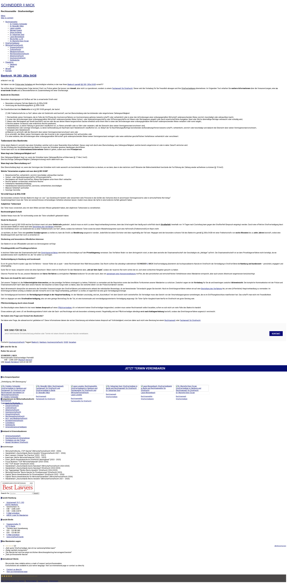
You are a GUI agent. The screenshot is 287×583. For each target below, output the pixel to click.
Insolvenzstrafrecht (18, 58)
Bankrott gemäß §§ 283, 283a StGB (81, 84)
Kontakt (8, 71)
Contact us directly (14, 569)
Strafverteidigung (12, 43)
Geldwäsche (15, 60)
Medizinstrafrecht (17, 52)
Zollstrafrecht (15, 49)
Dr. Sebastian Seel (17, 35)
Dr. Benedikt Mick (17, 26)
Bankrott (35, 342)
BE (13, 80)
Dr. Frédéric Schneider (18, 24)
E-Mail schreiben (13, 513)
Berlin (12, 66)
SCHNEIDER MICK (18, 5)
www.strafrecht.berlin (15, 537)
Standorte (9, 62)
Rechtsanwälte (11, 22)
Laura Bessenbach (17, 37)
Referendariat (31, 581)
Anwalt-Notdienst (12, 362)
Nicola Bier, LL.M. (16, 39)
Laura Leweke (15, 28)
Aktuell (8, 69)
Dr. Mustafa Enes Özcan (19, 41)
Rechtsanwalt (169, 320)
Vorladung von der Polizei (15, 440)
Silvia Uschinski (16, 32)
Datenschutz (43, 581)
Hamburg (13, 64)
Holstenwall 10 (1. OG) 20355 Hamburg (14, 503)
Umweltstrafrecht (12, 414)
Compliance (10, 423)
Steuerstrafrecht (16, 47)
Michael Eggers (16, 30)
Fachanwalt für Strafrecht (122, 88)
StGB (66, 342)
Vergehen (72, 342)
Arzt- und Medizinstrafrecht (16, 418)
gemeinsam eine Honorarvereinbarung (121, 274)
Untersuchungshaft (13, 436)
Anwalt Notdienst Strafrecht (16, 442)
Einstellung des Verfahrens (43, 227)
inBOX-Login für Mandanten (17, 515)
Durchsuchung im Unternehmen (17, 438)
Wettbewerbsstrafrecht (19, 54)
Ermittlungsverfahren (49, 253)
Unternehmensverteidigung (16, 427)
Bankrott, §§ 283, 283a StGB (18, 75)
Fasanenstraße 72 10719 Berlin (13, 525)
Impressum (53, 581)
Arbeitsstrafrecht (17, 56)
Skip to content (7, 18)
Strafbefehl (166, 224)
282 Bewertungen (280, 546)
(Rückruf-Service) (25, 360)
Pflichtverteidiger (65, 308)
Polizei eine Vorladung (24, 84)
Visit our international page (17, 572)
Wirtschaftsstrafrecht (14, 45)
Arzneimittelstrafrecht (14, 420)
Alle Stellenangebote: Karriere (13, 581)
